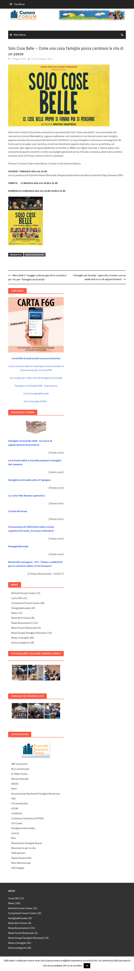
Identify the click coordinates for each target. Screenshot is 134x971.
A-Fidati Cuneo (19, 773)
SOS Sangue (17, 867)
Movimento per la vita (23, 848)
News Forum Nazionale (24, 627)
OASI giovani (18, 852)
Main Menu (20, 34)
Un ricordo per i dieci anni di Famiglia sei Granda (36, 377)
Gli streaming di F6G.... (36, 401)
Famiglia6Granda (20, 608)
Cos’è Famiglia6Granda (36, 393)
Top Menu (19, 4)
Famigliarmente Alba (23, 828)
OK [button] (87, 965)
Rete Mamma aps (21, 862)
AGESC (15, 783)
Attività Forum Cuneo (23, 593)
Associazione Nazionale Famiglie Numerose (35, 793)
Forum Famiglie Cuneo (42, 58)
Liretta (15, 833)
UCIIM (14, 808)
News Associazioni (34, 254)
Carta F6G (16, 598)
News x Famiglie (20, 637)
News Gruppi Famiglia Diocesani (29, 632)
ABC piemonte (19, 763)
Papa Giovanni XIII (21, 857)
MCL (13, 838)
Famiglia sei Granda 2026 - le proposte (36, 385)
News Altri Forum (21, 617)
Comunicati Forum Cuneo (25, 603)
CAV (13, 798)
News (14, 613)
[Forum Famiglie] (36, 749)
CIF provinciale (19, 803)
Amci (14, 788)
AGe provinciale (20, 778)
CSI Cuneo (16, 823)
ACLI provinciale (20, 768)
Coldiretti (16, 813)
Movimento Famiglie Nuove (26, 843)
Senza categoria (20, 642)
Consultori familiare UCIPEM (27, 818)
